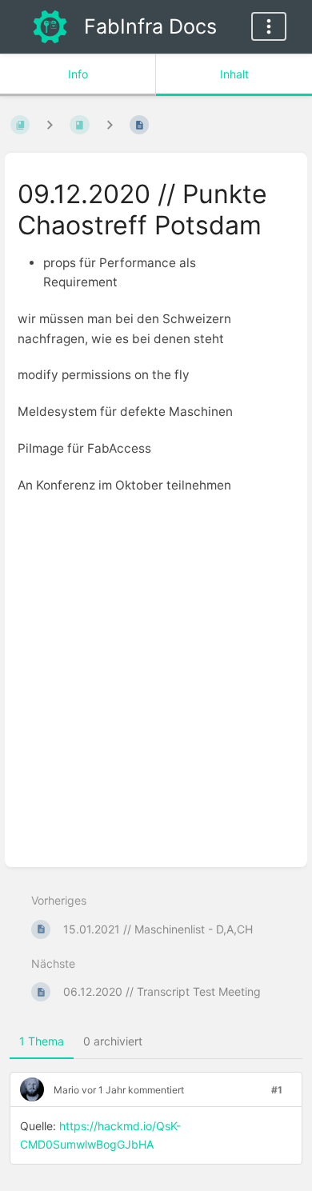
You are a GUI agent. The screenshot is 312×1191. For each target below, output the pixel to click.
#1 (276, 1090)
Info (78, 74)
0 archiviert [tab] (112, 1041)
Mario (66, 1090)
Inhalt (234, 74)
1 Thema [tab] (41, 1041)
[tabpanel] (156, 1124)
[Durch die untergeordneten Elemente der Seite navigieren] (109, 124)
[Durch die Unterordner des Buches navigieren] (49, 124)
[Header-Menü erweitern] (268, 26)
